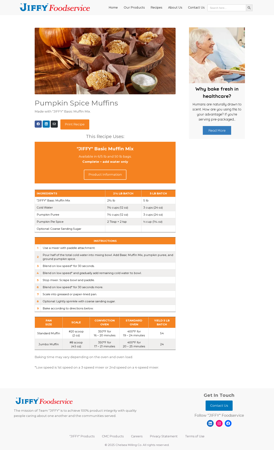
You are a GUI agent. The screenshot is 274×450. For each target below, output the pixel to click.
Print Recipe (75, 124)
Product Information (105, 174)
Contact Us (219, 405)
